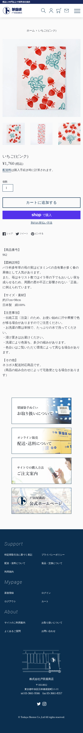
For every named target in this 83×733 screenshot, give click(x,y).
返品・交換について (52, 563)
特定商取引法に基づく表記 (18, 554)
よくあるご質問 (12, 631)
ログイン (46, 593)
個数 (5, 181)
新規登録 (9, 593)
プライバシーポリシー (53, 554)
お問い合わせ (48, 631)
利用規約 (9, 571)
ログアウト (10, 601)
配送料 (7, 170)
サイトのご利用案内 (14, 622)
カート (45, 601)
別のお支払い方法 (41, 222)
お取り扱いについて (52, 622)
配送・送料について (14, 563)
